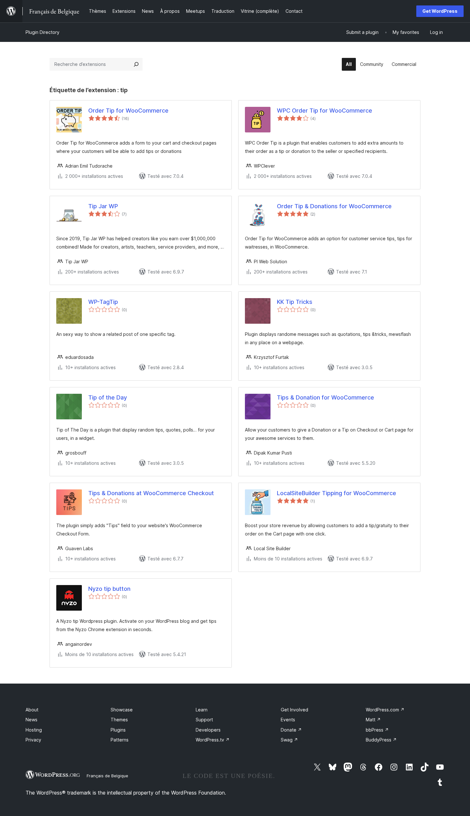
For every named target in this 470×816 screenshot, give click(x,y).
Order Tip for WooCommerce (128, 110)
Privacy (33, 739)
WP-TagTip (103, 301)
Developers (208, 730)
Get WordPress (440, 11)
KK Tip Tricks (294, 301)
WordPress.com (385, 709)
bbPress (377, 730)
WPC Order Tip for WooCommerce (324, 110)
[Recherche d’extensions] (136, 64)
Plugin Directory (42, 32)
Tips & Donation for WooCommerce (325, 397)
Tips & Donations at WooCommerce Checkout (151, 493)
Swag (289, 739)
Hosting (34, 730)
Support (204, 719)
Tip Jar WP (103, 206)
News (31, 719)
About (32, 709)
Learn (202, 709)
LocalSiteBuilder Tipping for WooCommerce (336, 493)
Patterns (120, 739)
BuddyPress (381, 739)
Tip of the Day (107, 397)
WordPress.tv (213, 739)
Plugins (118, 730)
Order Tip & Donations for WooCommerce (334, 206)
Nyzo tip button (109, 588)
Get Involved (294, 709)
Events (288, 719)
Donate (291, 730)
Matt (373, 719)
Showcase (122, 709)
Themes (119, 719)
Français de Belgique (107, 775)
